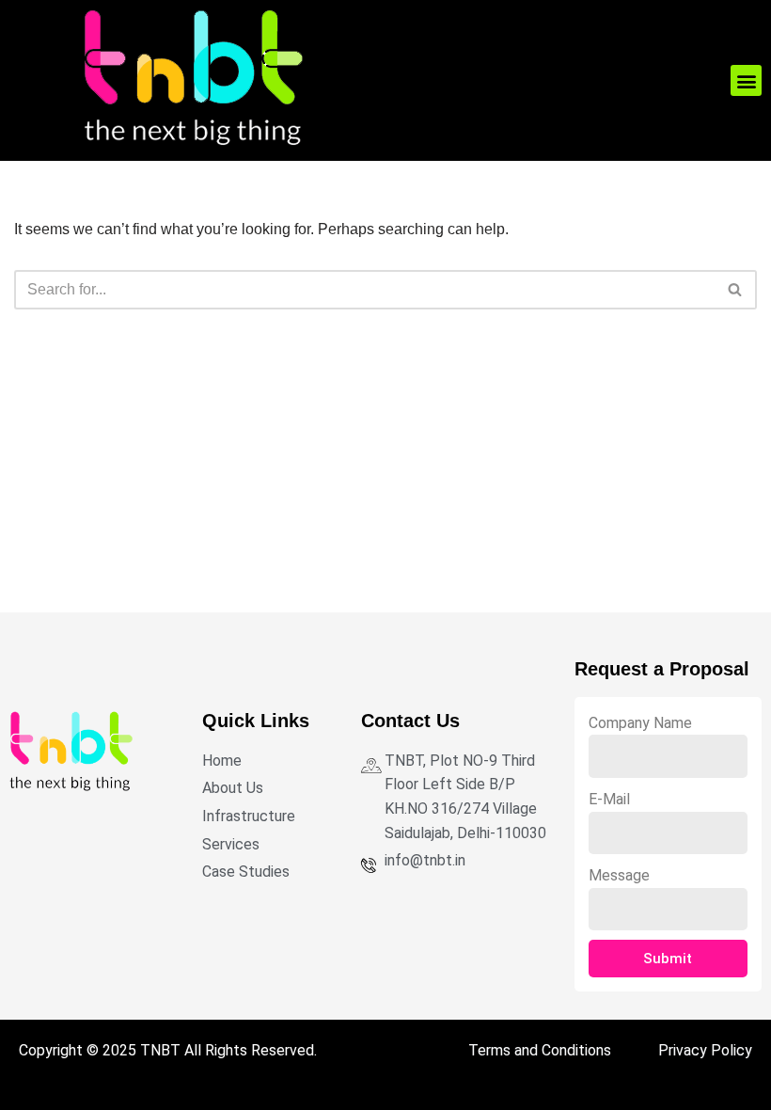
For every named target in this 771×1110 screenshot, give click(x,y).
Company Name (640, 723)
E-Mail (609, 799)
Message (619, 875)
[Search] (736, 289)
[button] (746, 80)
